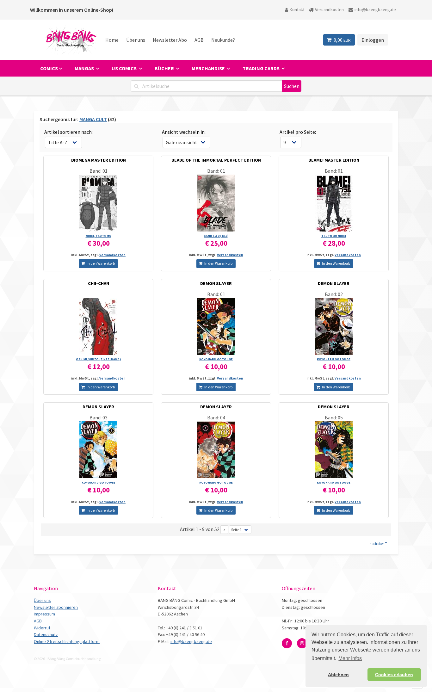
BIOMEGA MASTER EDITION (98, 160)
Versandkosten (329, 9)
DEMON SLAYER (216, 283)
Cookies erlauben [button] (394, 674)
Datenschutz (46, 634)
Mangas (85, 68)
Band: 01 (98, 171)
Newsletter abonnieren (56, 607)
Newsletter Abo (170, 40)
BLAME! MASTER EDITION (333, 160)
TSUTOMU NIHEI (333, 236)
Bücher (165, 68)
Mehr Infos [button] (350, 658)
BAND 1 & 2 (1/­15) (216, 236)
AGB (199, 40)
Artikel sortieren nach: (68, 132)
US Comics (125, 68)
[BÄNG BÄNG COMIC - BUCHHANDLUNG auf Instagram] (302, 643)
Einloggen (372, 40)
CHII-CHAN (98, 283)
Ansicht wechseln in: (184, 132)
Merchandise (209, 68)
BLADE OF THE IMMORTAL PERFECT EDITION (216, 160)
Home (112, 40)
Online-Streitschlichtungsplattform (67, 641)
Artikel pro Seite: (298, 132)
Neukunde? (223, 40)
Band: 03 (98, 417)
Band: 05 (334, 417)
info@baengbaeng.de (375, 9)
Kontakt (297, 9)
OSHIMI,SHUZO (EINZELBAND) (98, 359)
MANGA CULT (93, 119)
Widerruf (42, 628)
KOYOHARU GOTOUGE (216, 359)
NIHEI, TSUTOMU (98, 236)
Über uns (135, 40)
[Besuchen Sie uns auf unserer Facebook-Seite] (287, 643)
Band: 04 (216, 417)
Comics (49, 68)
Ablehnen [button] (338, 674)
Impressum (44, 614)
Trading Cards (262, 68)
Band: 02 (334, 294)
